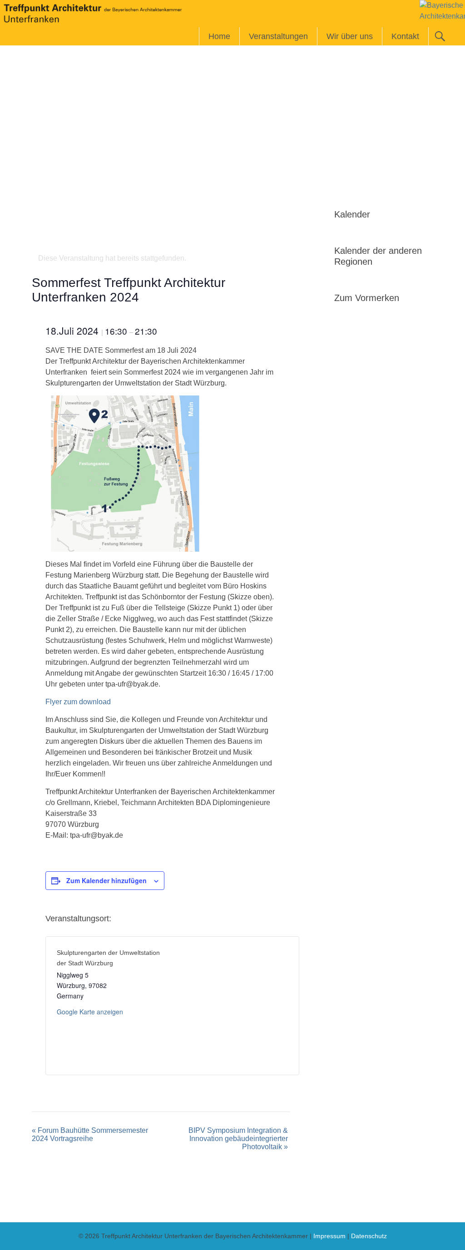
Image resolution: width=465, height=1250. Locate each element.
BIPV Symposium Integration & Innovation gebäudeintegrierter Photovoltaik (238, 1138)
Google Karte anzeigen (90, 1011)
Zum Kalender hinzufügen (106, 880)
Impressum (329, 1236)
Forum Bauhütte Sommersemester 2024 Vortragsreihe (90, 1134)
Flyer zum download (78, 702)
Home (219, 36)
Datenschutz (369, 1236)
